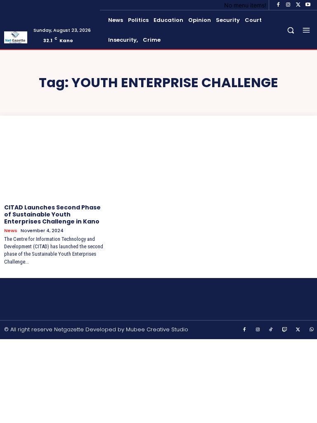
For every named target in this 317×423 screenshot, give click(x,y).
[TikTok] (271, 330)
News (10, 230)
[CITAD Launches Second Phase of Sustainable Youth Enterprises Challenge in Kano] (54, 163)
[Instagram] (288, 5)
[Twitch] (285, 330)
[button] (291, 30)
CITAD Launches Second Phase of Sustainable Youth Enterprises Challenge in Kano (52, 214)
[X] (298, 5)
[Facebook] (278, 5)
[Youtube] (308, 5)
